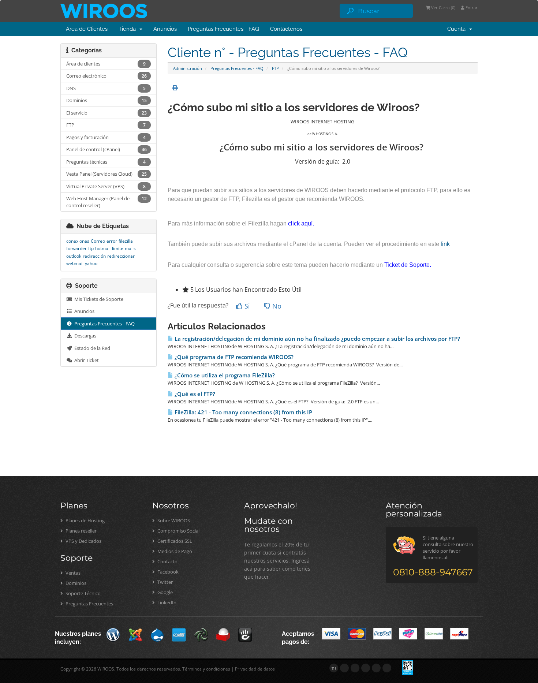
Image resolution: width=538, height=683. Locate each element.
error (112, 241)
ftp (91, 248)
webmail (74, 263)
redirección (94, 256)
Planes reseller (80, 530)
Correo (98, 241)
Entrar (471, 7)
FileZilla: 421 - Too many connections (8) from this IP (242, 412)
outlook (73, 256)
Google (164, 592)
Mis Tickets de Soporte (97, 299)
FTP (275, 68)
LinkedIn (166, 602)
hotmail (103, 248)
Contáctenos (286, 29)
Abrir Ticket (85, 360)
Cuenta (457, 29)
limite (117, 248)
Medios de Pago (174, 551)
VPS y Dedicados (82, 541)
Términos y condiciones (206, 669)
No (275, 306)
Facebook (167, 571)
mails (130, 248)
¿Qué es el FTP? (194, 394)
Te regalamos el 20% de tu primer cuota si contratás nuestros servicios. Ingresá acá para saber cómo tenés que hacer (277, 560)
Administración (187, 68)
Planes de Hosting (84, 520)
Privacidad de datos (255, 669)
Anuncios (165, 29)
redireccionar (121, 256)
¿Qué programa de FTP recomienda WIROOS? (233, 357)
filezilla (126, 241)
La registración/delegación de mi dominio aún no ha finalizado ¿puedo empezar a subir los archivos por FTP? (316, 339)
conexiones (77, 241)
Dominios (75, 583)
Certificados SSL (174, 541)
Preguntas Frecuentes (88, 603)
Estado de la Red (91, 348)
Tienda (129, 29)
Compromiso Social (177, 530)
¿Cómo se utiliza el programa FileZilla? (224, 375)
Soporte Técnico (82, 593)
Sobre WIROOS (173, 520)
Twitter (164, 582)
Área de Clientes (87, 29)
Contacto (167, 561)
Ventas (72, 573)
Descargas (84, 335)
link (445, 244)
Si (246, 306)
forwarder (76, 248)
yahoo (91, 263)
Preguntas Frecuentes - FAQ (223, 29)
